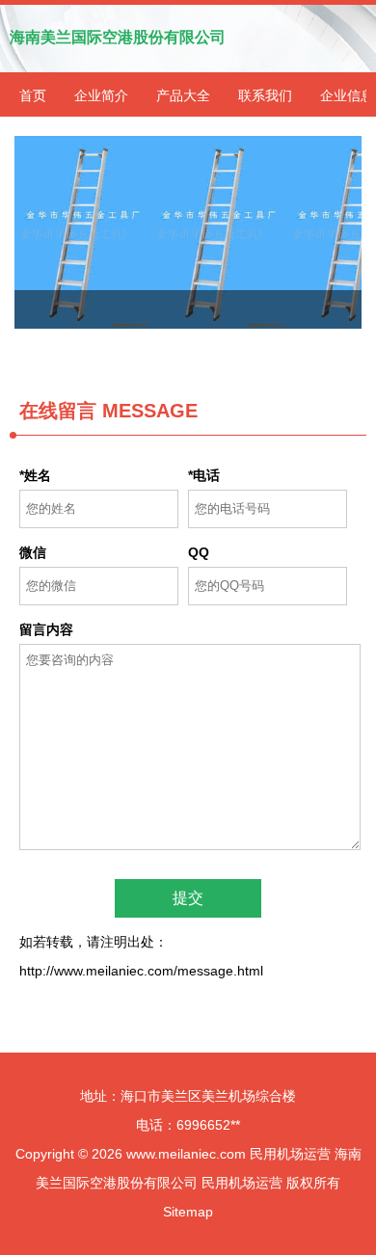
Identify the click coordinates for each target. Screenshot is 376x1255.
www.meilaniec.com (186, 1154)
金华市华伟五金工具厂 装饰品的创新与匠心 (188, 232)
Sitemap (188, 1211)
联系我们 (265, 95)
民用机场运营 (290, 1154)
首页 (32, 95)
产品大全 (183, 95)
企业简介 (101, 95)
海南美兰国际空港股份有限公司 (118, 37)
